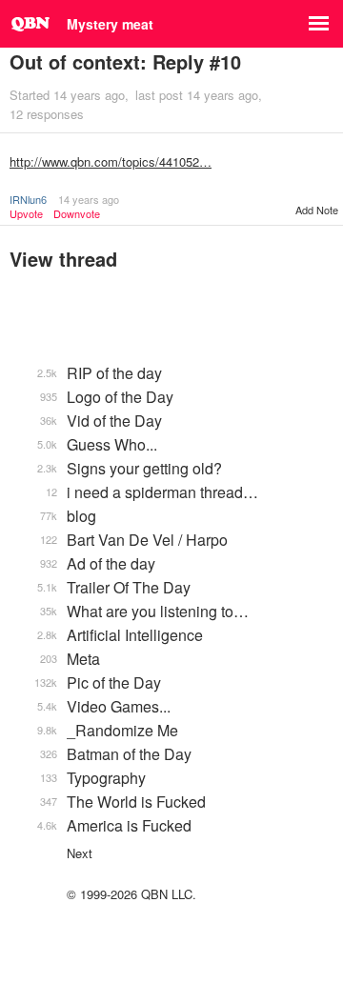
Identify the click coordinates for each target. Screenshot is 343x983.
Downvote (76, 214)
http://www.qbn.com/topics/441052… (111, 161)
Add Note (316, 209)
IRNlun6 (28, 199)
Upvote (26, 214)
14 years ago (88, 199)
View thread (63, 258)
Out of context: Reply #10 (125, 61)
